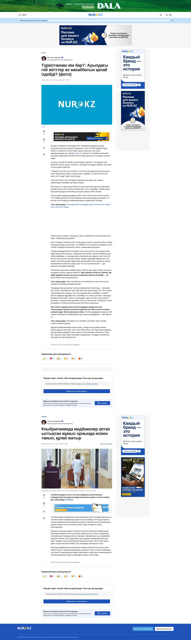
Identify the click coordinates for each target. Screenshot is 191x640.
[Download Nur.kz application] (95, 6)
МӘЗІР (24, 15)
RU (161, 15)
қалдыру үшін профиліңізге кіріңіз (87, 384)
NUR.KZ (78, 153)
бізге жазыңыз (74, 344)
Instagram (104, 403)
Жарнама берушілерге (164, 629)
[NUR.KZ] (95, 15)
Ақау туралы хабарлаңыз (143, 629)
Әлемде (44, 416)
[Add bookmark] (44, 154)
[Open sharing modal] (44, 147)
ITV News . (69, 500)
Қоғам (43, 53)
